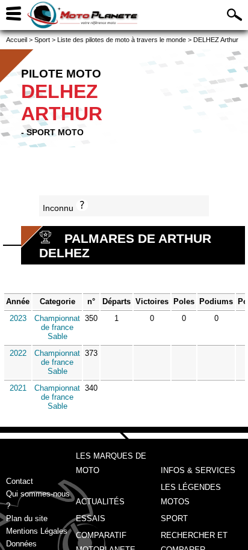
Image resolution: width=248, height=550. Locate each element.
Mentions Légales (36, 531)
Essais (90, 518)
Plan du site (27, 518)
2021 (18, 388)
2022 (18, 353)
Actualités (100, 501)
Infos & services (198, 470)
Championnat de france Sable (57, 327)
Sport (174, 518)
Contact (19, 481)
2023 (18, 318)
